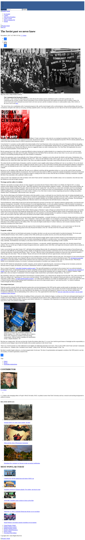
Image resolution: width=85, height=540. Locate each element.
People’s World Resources (11, 530)
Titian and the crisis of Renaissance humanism (16, 443)
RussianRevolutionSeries (10, 364)
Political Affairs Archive (10, 527)
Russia (5, 363)
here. (17, 103)
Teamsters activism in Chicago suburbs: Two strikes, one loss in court (22, 489)
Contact (6, 15)
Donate (6, 21)
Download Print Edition (10, 533)
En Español (7, 14)
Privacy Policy (8, 531)
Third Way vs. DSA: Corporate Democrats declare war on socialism (22, 511)
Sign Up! (3, 27)
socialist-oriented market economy (25, 278)
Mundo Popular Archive (10, 528)
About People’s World (10, 525)
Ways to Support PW (9, 20)
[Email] (44, 43)
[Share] (44, 39)
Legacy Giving (8, 18)
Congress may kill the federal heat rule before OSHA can (19, 478)
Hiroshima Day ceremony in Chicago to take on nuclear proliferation (22, 463)
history (6, 361)
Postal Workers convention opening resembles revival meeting (20, 522)
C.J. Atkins (23, 35)
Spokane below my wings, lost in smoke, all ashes (17, 422)
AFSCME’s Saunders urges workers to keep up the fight (19, 500)
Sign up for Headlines (9, 17)
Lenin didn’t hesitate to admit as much (25, 268)
